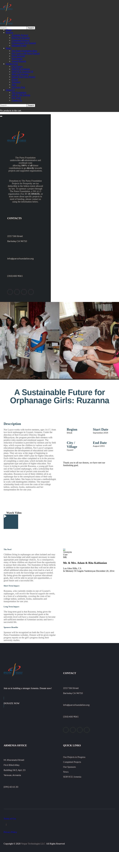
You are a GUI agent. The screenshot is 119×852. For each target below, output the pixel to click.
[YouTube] (87, 730)
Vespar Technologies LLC (33, 843)
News (65, 772)
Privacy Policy (10, 832)
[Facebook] (17, 292)
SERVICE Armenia (72, 777)
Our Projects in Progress (74, 757)
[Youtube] (31, 292)
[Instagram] (24, 292)
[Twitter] (10, 292)
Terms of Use (10, 818)
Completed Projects (72, 762)
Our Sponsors (69, 767)
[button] (59, 416)
